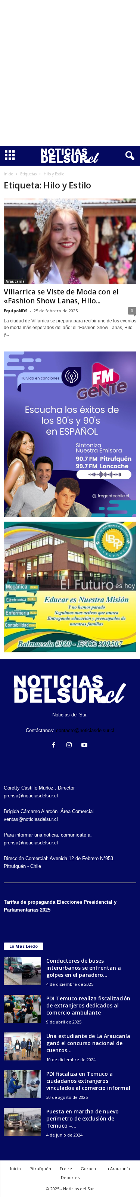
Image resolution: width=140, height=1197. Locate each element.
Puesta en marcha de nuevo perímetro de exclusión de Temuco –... (82, 1118)
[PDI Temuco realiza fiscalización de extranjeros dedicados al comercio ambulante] (22, 1009)
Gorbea (88, 1168)
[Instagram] (70, 745)
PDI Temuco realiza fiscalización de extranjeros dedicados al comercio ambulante (88, 1005)
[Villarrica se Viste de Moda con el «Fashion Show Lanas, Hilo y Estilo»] (70, 241)
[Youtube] (85, 745)
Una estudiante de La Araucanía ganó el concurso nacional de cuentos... (88, 1043)
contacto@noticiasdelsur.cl (85, 730)
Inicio (8, 173)
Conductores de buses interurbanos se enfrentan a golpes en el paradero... (83, 967)
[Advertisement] (70, 73)
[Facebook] (55, 745)
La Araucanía (117, 1168)
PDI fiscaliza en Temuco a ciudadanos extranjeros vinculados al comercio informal (88, 1080)
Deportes (70, 1177)
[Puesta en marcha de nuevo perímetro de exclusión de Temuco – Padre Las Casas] (22, 1122)
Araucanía (15, 281)
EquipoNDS (16, 310)
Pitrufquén (40, 1168)
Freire (66, 1168)
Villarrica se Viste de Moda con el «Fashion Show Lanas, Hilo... (61, 296)
